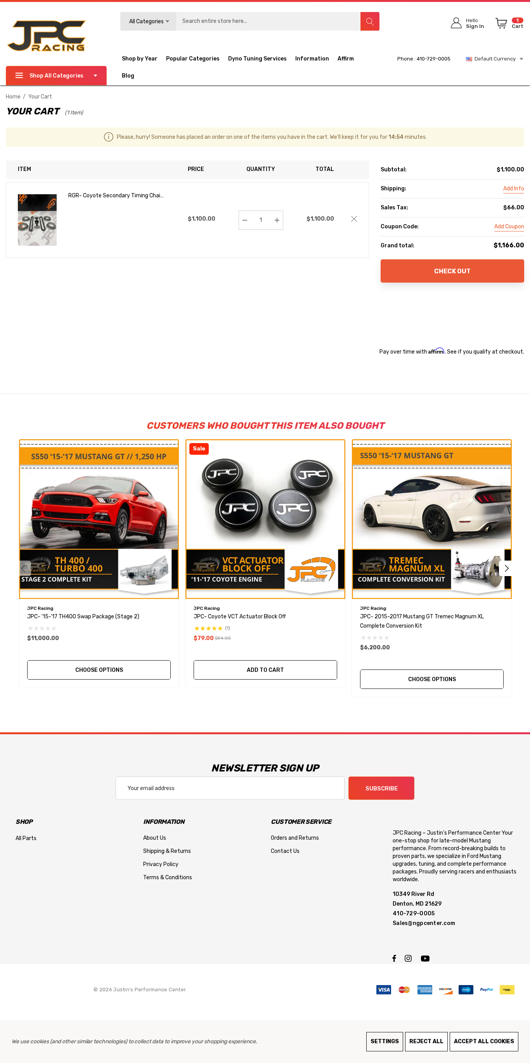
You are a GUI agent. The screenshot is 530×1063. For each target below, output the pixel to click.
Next (506, 568)
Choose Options (99, 670)
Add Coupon (509, 226)
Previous (23, 568)
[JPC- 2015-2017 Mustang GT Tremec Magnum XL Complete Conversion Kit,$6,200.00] (432, 519)
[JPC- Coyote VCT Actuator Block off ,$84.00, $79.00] (265, 519)
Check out (452, 271)
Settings (385, 1041)
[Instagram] (409, 958)
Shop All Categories (56, 75)
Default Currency (494, 59)
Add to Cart (265, 670)
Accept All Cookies (484, 1041)
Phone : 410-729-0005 (423, 59)
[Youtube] (426, 958)
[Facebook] (394, 958)
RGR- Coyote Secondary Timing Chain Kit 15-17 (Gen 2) (115, 196)
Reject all (426, 1041)
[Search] (369, 21)
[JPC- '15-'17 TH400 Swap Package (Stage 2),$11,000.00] (99, 519)
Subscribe (381, 788)
